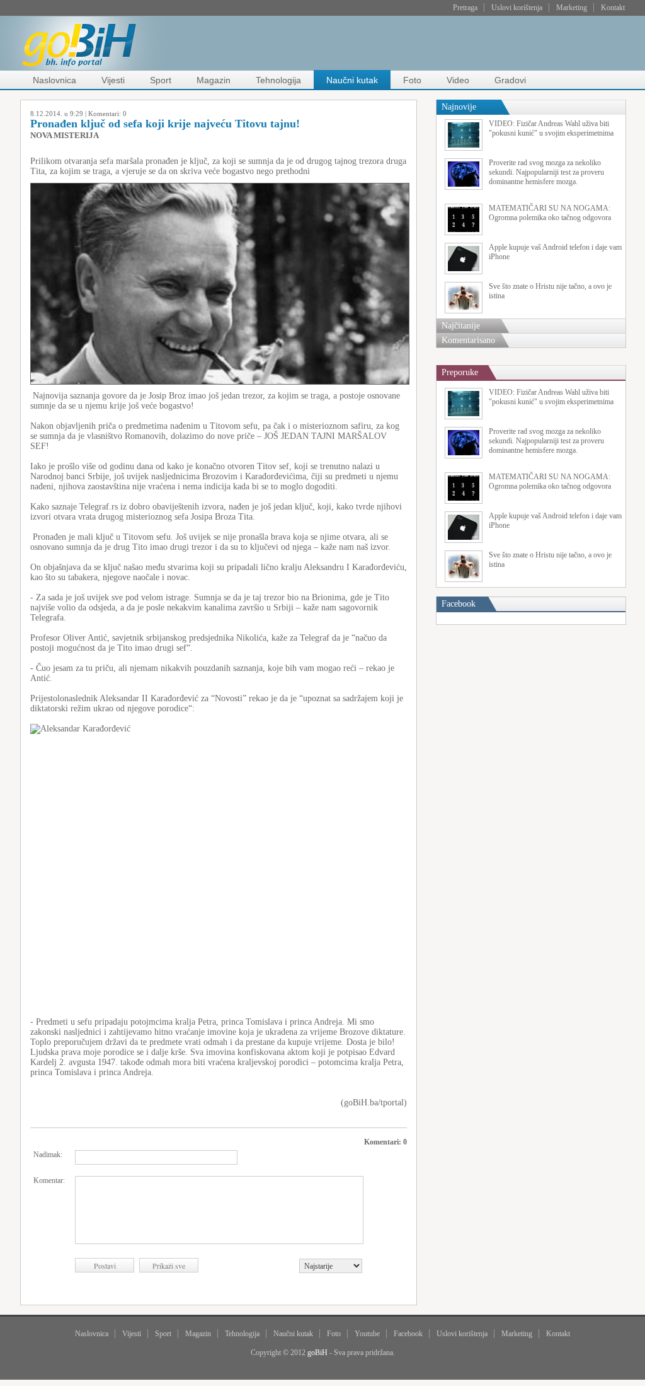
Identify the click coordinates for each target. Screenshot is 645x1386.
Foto (412, 80)
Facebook (408, 1333)
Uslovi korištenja (516, 7)
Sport (160, 80)
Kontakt (613, 7)
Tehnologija (278, 80)
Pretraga (465, 7)
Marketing (571, 7)
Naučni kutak (352, 80)
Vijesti (113, 80)
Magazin (214, 80)
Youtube (367, 1333)
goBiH (317, 1352)
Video (458, 80)
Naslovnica (54, 80)
